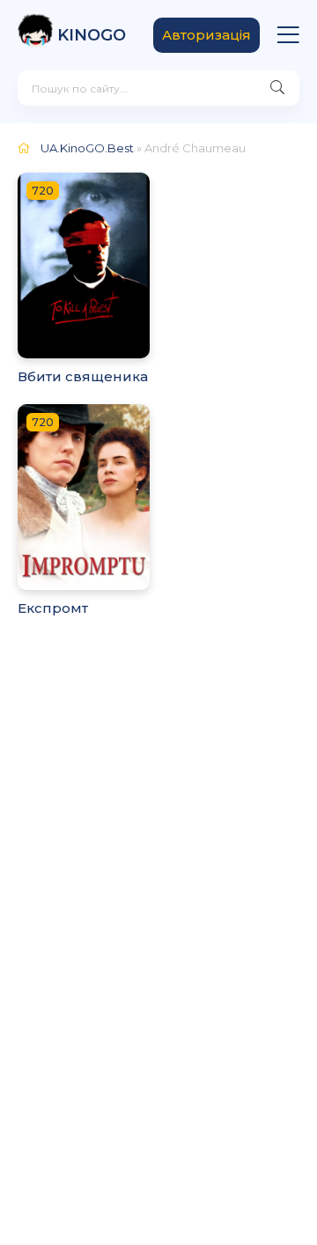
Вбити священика (83, 376)
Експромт (53, 608)
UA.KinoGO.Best (87, 148)
